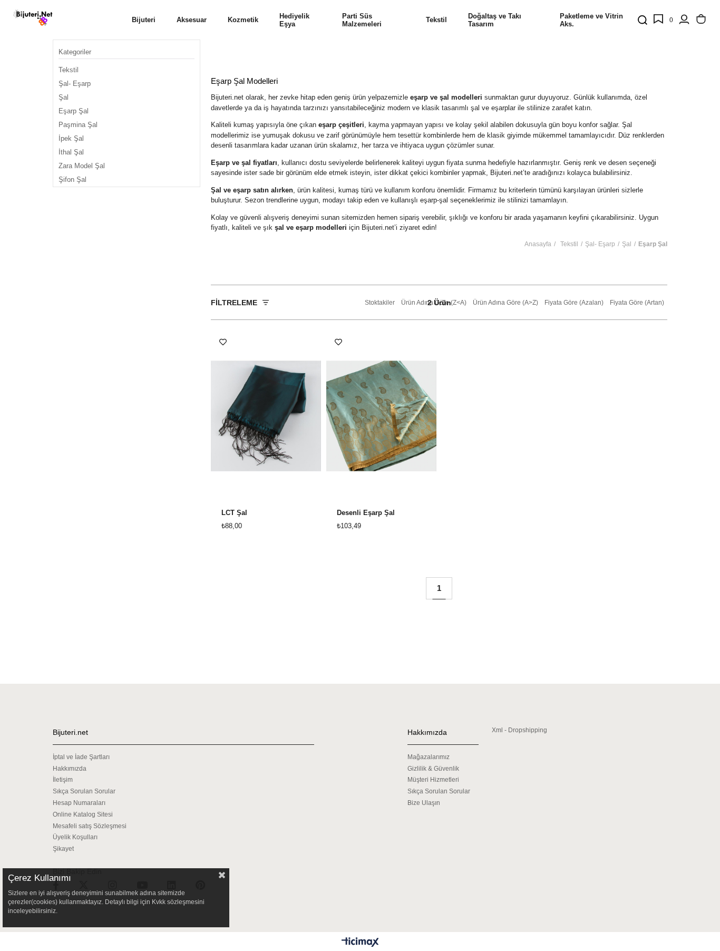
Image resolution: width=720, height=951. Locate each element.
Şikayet (63, 848)
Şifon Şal (72, 179)
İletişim (63, 779)
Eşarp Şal (74, 111)
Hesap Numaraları (79, 803)
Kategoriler (75, 52)
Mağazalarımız (428, 757)
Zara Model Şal (82, 166)
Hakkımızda (69, 768)
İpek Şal (71, 138)
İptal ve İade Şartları (81, 757)
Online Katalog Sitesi (83, 814)
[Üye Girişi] (684, 20)
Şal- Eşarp (75, 84)
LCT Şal (234, 513)
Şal (64, 97)
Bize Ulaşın (423, 803)
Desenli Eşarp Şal (366, 513)
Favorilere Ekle (223, 342)
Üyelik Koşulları (75, 837)
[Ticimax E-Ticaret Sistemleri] (360, 942)
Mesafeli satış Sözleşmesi (90, 826)
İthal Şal (71, 152)
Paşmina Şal (78, 125)
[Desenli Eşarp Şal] (381, 416)
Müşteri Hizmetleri (433, 779)
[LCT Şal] (266, 416)
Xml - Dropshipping (519, 730)
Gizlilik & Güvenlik (433, 768)
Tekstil (69, 70)
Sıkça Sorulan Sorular (84, 791)
